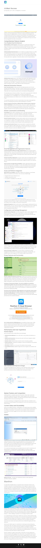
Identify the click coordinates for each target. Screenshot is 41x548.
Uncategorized (17, 10)
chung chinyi (7, 10)
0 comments (23, 10)
